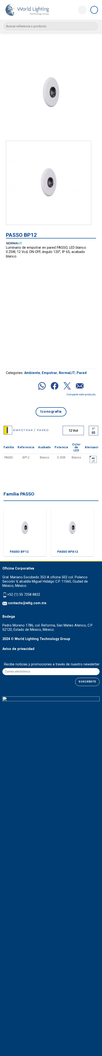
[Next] (88, 92)
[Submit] (93, 26)
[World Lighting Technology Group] (27, 10)
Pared (82, 373)
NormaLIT (67, 373)
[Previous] (13, 92)
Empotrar (49, 373)
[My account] (82, 9)
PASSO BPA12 (67, 551)
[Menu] (94, 10)
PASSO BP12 (19, 551)
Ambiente (32, 373)
